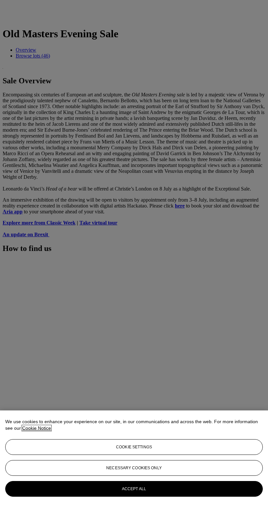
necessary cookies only (134, 468)
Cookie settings (134, 447)
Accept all (134, 489)
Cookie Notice (36, 428)
